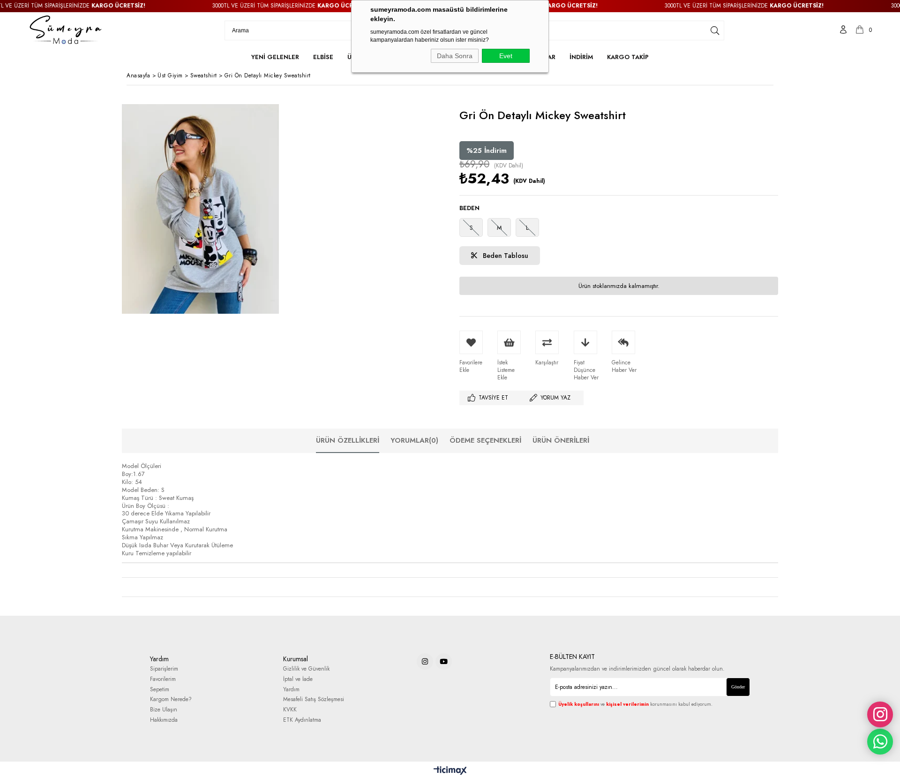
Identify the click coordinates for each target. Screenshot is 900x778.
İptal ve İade (298, 679)
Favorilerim (163, 679)
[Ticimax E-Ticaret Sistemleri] (450, 771)
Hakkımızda (164, 720)
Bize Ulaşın (163, 710)
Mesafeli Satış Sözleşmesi (313, 699)
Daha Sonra (454, 56)
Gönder (738, 686)
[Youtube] (443, 661)
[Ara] (715, 30)
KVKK (290, 710)
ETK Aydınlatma (302, 720)
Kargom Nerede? (171, 699)
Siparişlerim (164, 669)
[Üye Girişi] (843, 30)
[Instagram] (425, 661)
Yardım (291, 690)
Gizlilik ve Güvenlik (306, 669)
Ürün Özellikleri (347, 440)
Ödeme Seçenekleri (485, 440)
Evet (505, 56)
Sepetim (159, 690)
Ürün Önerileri (560, 440)
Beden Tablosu (504, 255)
